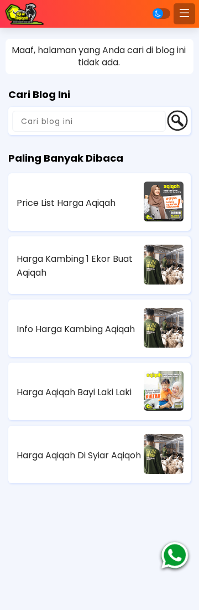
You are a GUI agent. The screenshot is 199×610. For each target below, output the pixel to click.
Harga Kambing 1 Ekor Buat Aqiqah (75, 265)
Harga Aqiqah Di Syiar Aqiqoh (79, 455)
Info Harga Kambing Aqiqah (76, 329)
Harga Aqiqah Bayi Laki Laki (74, 392)
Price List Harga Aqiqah (66, 203)
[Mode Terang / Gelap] (161, 13)
